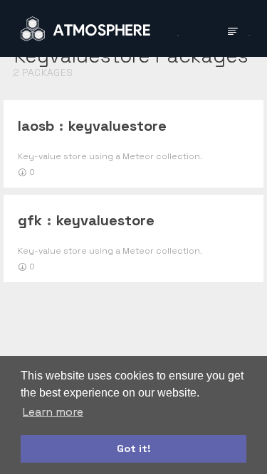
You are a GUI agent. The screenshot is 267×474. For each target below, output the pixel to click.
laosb (36, 126)
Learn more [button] (53, 411)
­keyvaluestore (117, 126)
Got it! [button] (134, 448)
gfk (30, 220)
